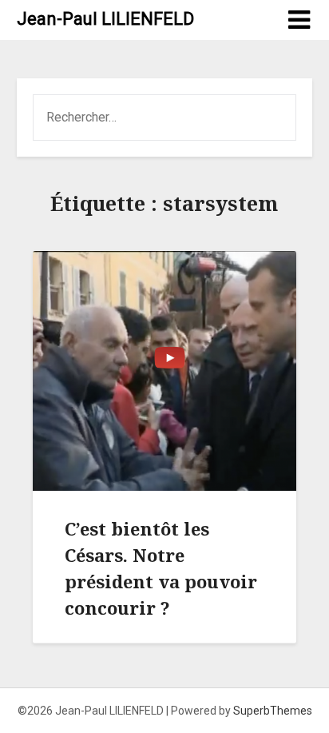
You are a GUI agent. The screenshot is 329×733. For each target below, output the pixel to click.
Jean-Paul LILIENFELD (105, 19)
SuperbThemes (272, 710)
